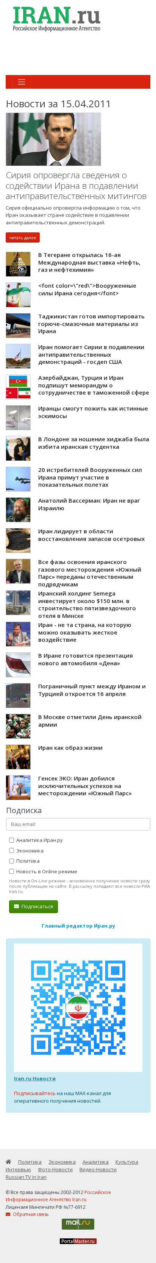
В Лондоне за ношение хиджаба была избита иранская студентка (93, 442)
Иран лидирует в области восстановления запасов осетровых (91, 534)
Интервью (18, 1169)
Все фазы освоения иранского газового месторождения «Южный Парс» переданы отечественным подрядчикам (89, 573)
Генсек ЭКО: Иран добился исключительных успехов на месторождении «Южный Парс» (85, 785)
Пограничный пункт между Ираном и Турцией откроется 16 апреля (92, 689)
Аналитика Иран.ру (39, 840)
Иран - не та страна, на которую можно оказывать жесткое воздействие (84, 632)
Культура (126, 1161)
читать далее (22, 237)
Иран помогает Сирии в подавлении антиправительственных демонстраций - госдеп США (91, 354)
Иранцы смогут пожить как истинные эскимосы (93, 412)
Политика (27, 860)
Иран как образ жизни (70, 747)
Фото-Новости (55, 1169)
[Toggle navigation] (21, 81)
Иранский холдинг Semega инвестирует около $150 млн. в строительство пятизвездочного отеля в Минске (87, 604)
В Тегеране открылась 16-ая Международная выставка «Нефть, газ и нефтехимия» (89, 262)
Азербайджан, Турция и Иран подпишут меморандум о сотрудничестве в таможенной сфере (93, 385)
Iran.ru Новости (35, 1078)
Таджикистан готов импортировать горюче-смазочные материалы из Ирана (91, 323)
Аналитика (96, 1161)
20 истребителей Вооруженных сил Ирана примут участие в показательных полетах (90, 477)
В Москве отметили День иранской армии (90, 720)
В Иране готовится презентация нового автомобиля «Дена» (85, 659)
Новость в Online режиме (46, 871)
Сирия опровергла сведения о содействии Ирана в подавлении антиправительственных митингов (76, 185)
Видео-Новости (98, 1169)
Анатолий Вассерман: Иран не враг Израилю (89, 504)
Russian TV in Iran (26, 1177)
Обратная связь (30, 1214)
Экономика (29, 850)
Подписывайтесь (35, 1093)
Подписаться (36, 906)
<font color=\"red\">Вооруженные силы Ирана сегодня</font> (87, 289)
